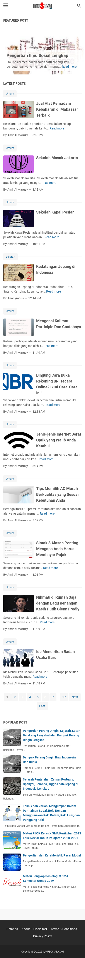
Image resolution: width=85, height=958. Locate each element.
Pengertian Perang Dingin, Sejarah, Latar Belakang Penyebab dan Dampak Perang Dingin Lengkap (51, 735)
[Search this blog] (79, 5)
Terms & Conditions (64, 929)
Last (42, 706)
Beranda (12, 929)
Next (75, 697)
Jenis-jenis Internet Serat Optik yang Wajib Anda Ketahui (58, 440)
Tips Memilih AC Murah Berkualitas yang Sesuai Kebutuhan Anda (57, 494)
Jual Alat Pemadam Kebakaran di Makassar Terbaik (57, 109)
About (26, 929)
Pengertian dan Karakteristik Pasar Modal (52, 855)
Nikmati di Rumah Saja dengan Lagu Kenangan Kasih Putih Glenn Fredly (57, 603)
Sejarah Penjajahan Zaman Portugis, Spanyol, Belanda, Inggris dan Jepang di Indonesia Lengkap (50, 784)
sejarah (10, 256)
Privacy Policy (42, 936)
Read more (69, 66)
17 (64, 697)
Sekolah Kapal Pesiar (55, 212)
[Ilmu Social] (42, 5)
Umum (10, 93)
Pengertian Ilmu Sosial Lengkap (37, 55)
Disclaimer (40, 929)
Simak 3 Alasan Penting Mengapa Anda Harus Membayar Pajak (57, 549)
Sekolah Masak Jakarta (57, 157)
